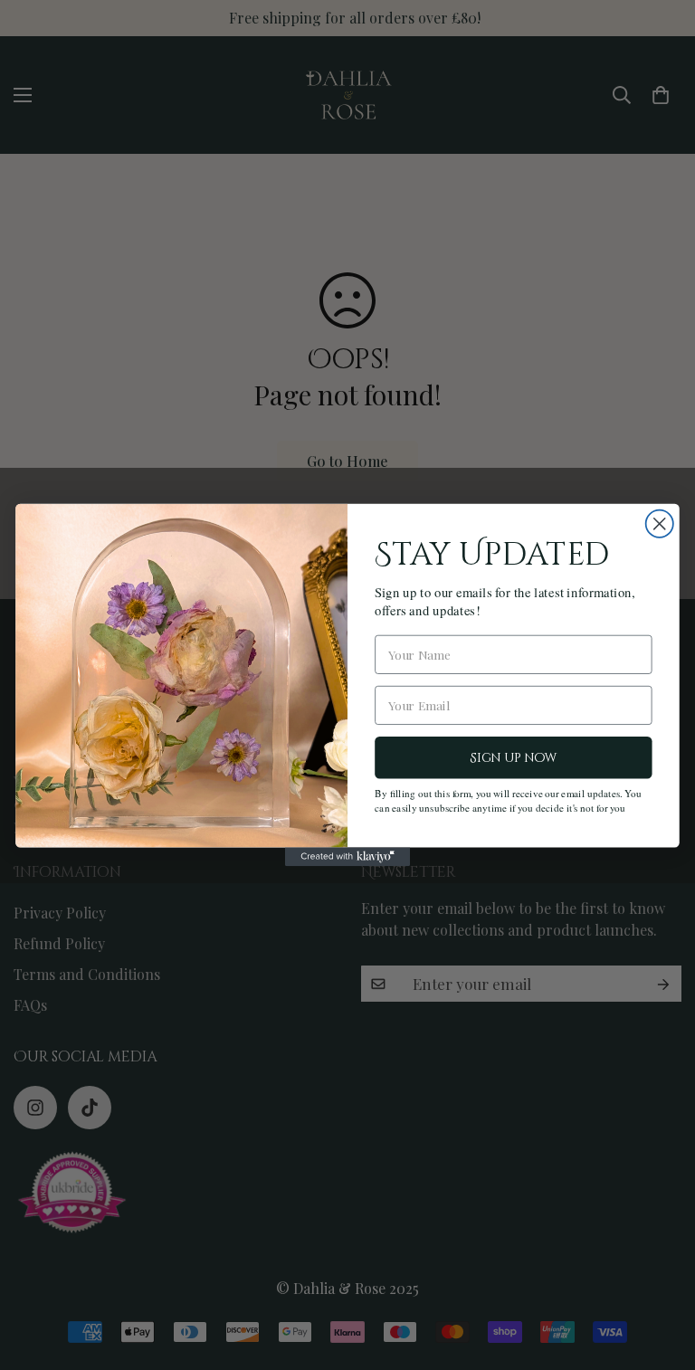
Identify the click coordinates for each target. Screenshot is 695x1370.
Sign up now (513, 757)
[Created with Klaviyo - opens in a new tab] (347, 856)
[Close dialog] (659, 524)
